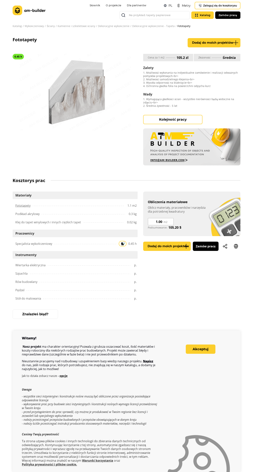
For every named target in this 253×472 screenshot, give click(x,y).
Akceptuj (201, 349)
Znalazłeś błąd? (35, 314)
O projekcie (113, 5)
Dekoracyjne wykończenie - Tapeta (153, 26)
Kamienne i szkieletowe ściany (76, 26)
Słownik (95, 5)
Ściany (51, 26)
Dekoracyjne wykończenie (113, 26)
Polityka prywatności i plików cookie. (49, 464)
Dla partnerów (136, 5)
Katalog (17, 26)
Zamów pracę (206, 246)
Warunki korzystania (97, 461)
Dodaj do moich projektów (212, 42)
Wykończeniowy (34, 26)
